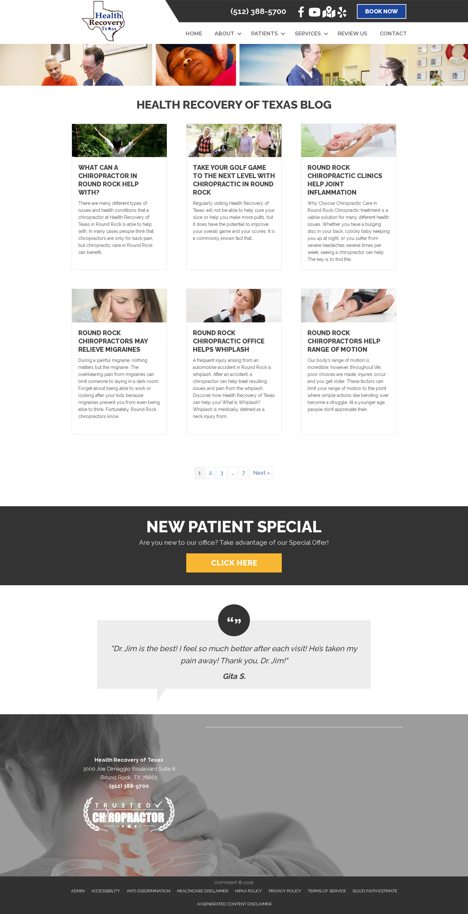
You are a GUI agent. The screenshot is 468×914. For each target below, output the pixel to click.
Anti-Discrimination (148, 891)
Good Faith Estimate (375, 891)
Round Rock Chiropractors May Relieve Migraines (113, 341)
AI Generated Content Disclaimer (234, 904)
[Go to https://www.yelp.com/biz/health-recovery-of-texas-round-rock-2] (342, 13)
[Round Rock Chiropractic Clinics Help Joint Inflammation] (348, 140)
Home (194, 34)
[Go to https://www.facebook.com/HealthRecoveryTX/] (301, 13)
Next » (261, 473)
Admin (78, 891)
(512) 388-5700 (258, 11)
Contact (393, 34)
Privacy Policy (285, 891)
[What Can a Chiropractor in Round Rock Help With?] (119, 140)
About (224, 34)
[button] (239, 33)
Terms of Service (327, 891)
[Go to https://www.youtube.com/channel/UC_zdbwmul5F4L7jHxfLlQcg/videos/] (314, 13)
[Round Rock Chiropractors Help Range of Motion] (348, 305)
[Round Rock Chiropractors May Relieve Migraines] (119, 305)
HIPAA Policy (248, 891)
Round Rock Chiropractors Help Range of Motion (344, 341)
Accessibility (105, 891)
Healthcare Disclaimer (202, 891)
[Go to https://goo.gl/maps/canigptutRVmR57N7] (328, 12)
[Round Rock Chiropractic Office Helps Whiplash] (234, 305)
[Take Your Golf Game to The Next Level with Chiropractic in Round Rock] (234, 140)
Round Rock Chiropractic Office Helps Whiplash (229, 341)
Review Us (352, 34)
